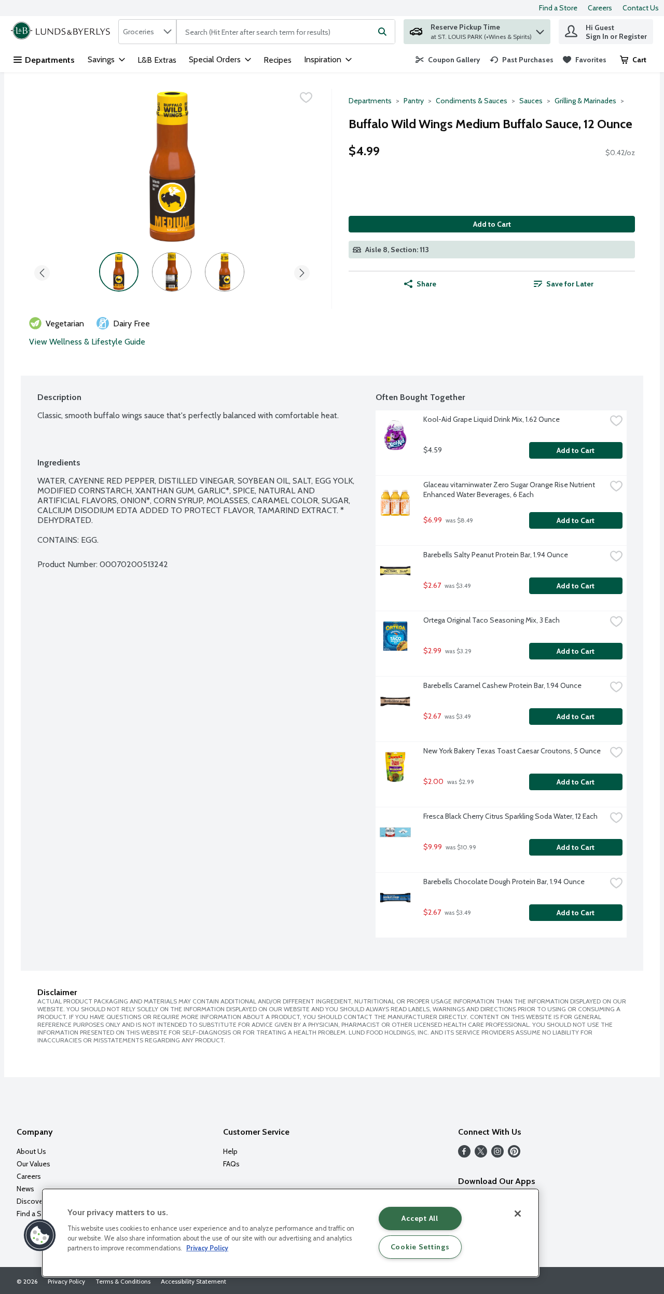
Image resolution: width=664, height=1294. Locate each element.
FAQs (231, 1163)
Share (426, 283)
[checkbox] (306, 97)
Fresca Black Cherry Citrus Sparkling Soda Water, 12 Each (510, 816)
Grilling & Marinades (585, 100)
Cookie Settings (420, 1246)
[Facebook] (464, 1155)
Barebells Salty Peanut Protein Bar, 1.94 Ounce (495, 554)
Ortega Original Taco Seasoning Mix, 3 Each (491, 620)
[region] (291, 1232)
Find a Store (558, 7)
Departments (50, 60)
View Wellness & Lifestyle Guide (87, 342)
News (25, 1188)
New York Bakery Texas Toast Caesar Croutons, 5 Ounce (512, 750)
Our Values (33, 1163)
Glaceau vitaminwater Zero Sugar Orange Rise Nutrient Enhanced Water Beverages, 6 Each (510, 489)
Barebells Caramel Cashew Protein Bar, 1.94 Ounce (502, 685)
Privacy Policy (66, 1281)
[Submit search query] (382, 31)
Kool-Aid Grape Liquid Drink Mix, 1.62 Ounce (491, 419)
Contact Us (640, 7)
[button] (540, 29)
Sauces (531, 100)
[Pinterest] (514, 1155)
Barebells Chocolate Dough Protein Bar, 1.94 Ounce (504, 881)
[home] (62, 32)
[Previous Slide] (42, 271)
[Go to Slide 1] (119, 272)
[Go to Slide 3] (225, 272)
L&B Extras (156, 60)
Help (230, 1151)
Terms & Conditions (122, 1281)
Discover (31, 1201)
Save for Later (569, 283)
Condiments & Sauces (471, 100)
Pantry (414, 100)
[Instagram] (497, 1155)
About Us (31, 1151)
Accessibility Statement (193, 1281)
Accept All (420, 1218)
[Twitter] (481, 1155)
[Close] (517, 1213)
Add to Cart (492, 224)
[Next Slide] (302, 271)
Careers (600, 7)
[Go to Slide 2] (172, 272)
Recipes (278, 60)
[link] (448, 59)
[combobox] (147, 31)
